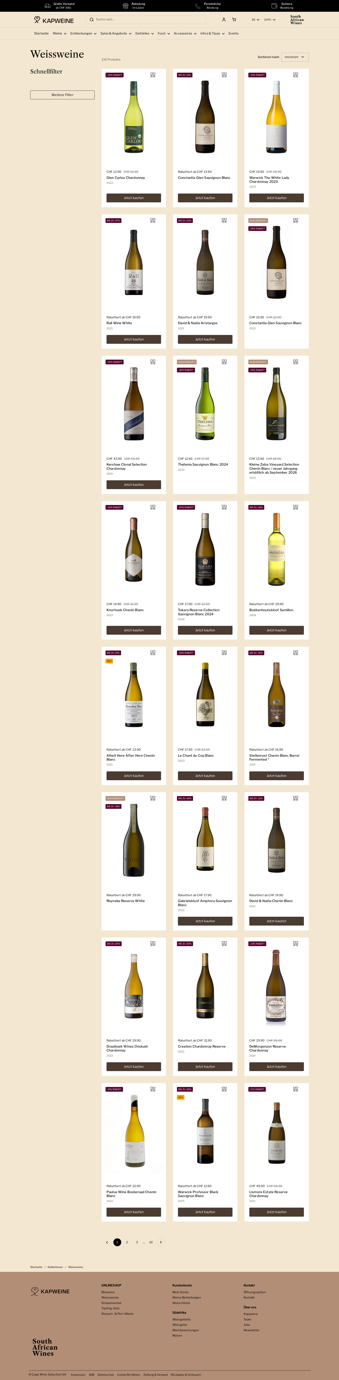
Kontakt (249, 1297)
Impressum (78, 1374)
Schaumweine (111, 1303)
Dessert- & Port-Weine (117, 1314)
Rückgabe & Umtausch (186, 1374)
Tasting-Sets (110, 1308)
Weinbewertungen (185, 1330)
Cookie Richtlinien (128, 1374)
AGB (91, 1374)
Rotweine (108, 1292)
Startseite (36, 1267)
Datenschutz (106, 1374)
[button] (233, 19)
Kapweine (251, 1314)
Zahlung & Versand (155, 1374)
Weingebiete (181, 1319)
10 (152, 1242)
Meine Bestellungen (186, 1297)
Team (248, 1319)
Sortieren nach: (268, 57)
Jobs (247, 1325)
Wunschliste (181, 1303)
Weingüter (180, 1325)
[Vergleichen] (152, 75)
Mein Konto (180, 1292)
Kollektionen (55, 1267)
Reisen (177, 1335)
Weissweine (110, 1297)
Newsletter (252, 1330)
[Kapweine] (54, 19)
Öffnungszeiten (255, 1292)
